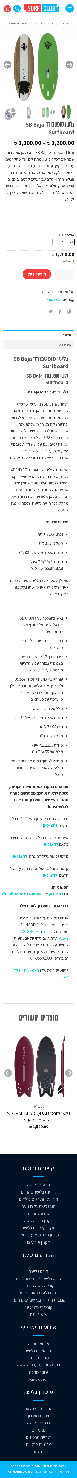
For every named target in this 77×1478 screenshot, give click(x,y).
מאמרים (39, 1430)
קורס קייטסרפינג (39, 1307)
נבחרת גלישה (38, 1423)
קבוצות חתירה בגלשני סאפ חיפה (38, 1300)
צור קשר (39, 1451)
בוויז (47, 931)
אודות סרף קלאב (39, 1408)
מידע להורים (38, 1213)
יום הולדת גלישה (38, 1351)
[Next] (7, 65)
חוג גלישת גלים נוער (39, 1206)
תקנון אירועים (38, 1242)
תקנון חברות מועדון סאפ (38, 1235)
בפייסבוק (56, 893)
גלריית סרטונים (38, 1437)
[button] (69, 8)
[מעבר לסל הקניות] (7, 8)
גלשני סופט (13, 23)
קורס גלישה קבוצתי (38, 1285)
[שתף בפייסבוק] (60, 311)
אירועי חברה (38, 1343)
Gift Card (38, 1379)
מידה (70, 235)
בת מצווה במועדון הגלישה (38, 1365)
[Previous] (69, 65)
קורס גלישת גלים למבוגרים (38, 1278)
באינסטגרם (34, 893)
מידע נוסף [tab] (64, 344)
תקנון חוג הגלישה (38, 1221)
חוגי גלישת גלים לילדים (38, 1199)
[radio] (71, 242)
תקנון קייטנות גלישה (38, 1228)
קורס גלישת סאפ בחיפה (38, 1293)
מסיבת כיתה (38, 1358)
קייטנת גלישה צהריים (38, 1192)
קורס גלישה (38, 1271)
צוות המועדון (38, 1415)
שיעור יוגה (38, 1314)
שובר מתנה (38, 1372)
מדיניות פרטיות (38, 1444)
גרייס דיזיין (49, 1465)
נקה (4, 231)
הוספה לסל (37, 274)
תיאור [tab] (67, 335)
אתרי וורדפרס (20, 1465)
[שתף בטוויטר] (50, 311)
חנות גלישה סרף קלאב (44, 23)
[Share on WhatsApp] (69, 311)
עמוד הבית (64, 23)
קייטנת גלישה (38, 1185)
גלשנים (25, 23)
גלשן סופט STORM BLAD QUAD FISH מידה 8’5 (38, 1116)
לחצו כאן (50, 825)
